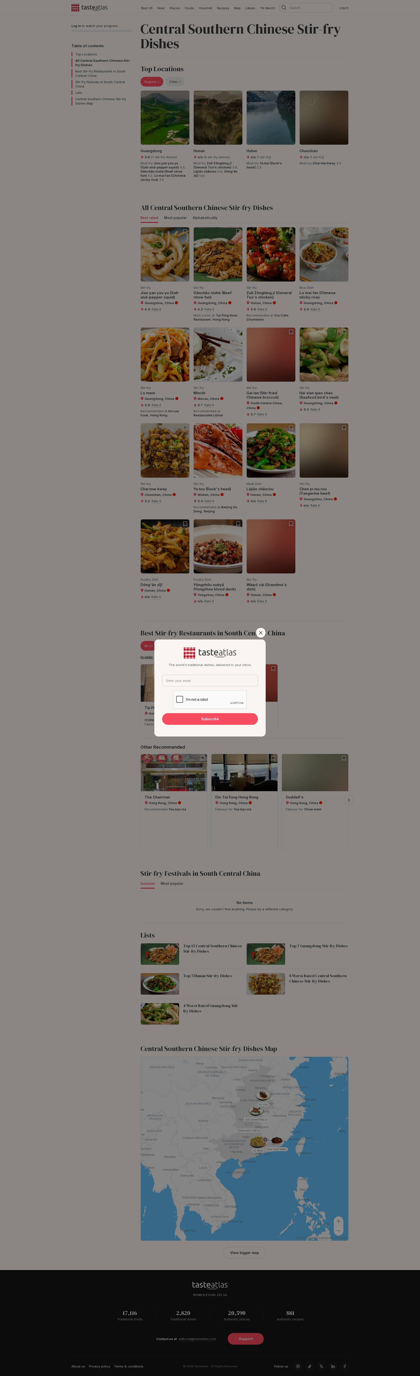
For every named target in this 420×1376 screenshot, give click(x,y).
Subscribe (210, 719)
